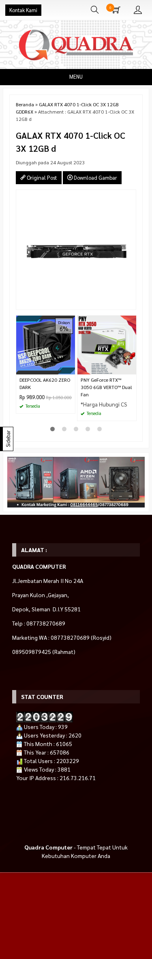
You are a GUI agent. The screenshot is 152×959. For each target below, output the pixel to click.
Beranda (25, 104)
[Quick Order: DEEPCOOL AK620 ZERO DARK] (70, 368)
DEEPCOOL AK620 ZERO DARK (44, 383)
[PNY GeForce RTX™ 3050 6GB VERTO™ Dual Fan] (106, 344)
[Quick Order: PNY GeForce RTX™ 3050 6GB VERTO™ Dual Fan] (131, 368)
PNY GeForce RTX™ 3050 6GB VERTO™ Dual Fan (106, 387)
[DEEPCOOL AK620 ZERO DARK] (45, 344)
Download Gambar (95, 177)
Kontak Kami (23, 10)
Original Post (41, 177)
